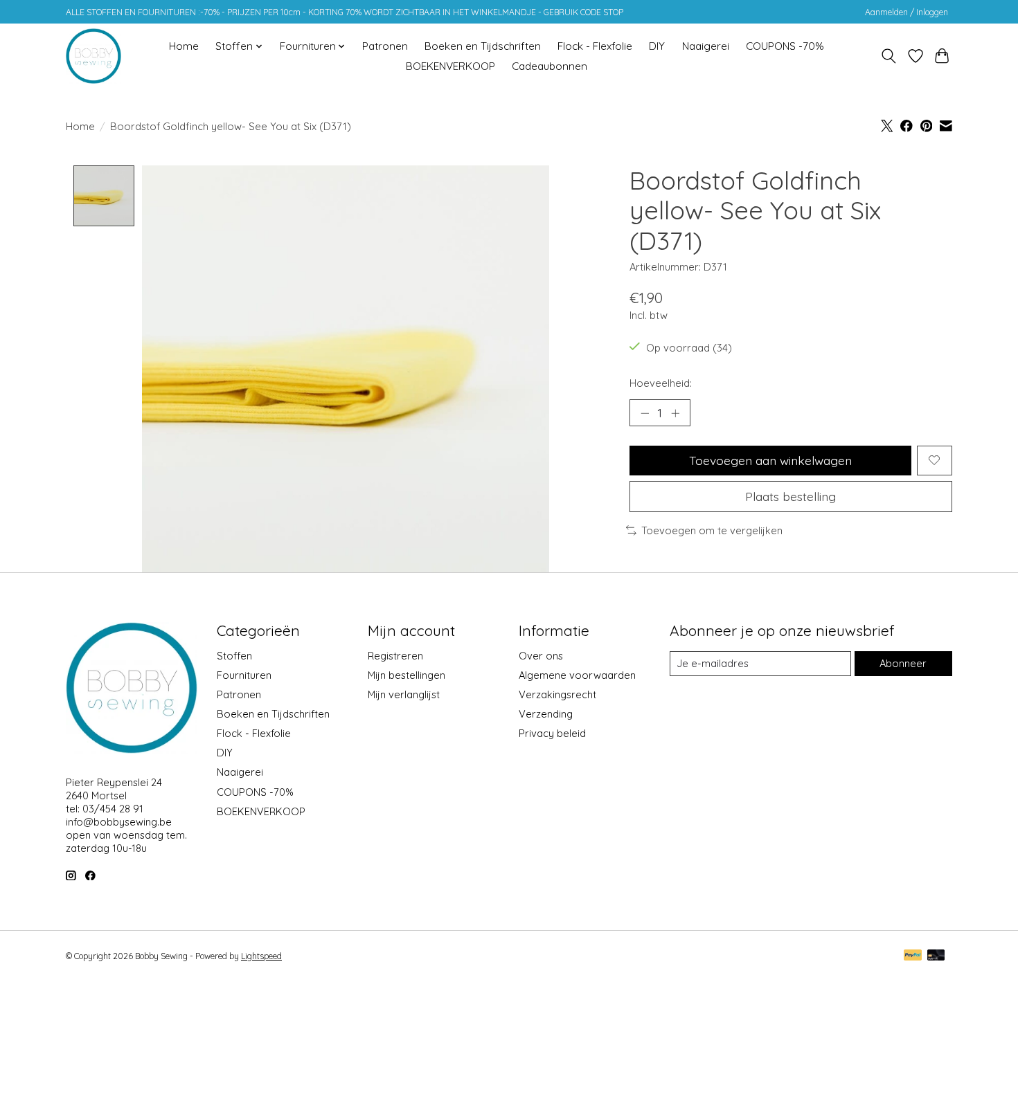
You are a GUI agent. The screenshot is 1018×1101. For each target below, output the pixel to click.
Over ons (541, 655)
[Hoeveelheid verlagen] (644, 413)
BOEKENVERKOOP (450, 66)
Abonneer (903, 663)
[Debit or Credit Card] (936, 956)
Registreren (395, 655)
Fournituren (244, 675)
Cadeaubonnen (549, 66)
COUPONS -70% (785, 46)
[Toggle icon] (889, 56)
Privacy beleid (552, 733)
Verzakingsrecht (557, 694)
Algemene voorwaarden (577, 675)
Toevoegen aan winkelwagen (770, 460)
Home (184, 46)
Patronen (385, 46)
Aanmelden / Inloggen (906, 12)
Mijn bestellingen (406, 675)
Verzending (546, 713)
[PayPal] (913, 956)
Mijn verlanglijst (404, 694)
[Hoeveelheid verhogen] (675, 413)
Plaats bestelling (790, 496)
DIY (657, 46)
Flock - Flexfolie (594, 46)
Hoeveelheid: (660, 383)
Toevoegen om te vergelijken (712, 530)
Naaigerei (705, 46)
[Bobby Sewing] (93, 56)
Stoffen (234, 655)
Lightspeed (261, 956)
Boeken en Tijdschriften (483, 46)
